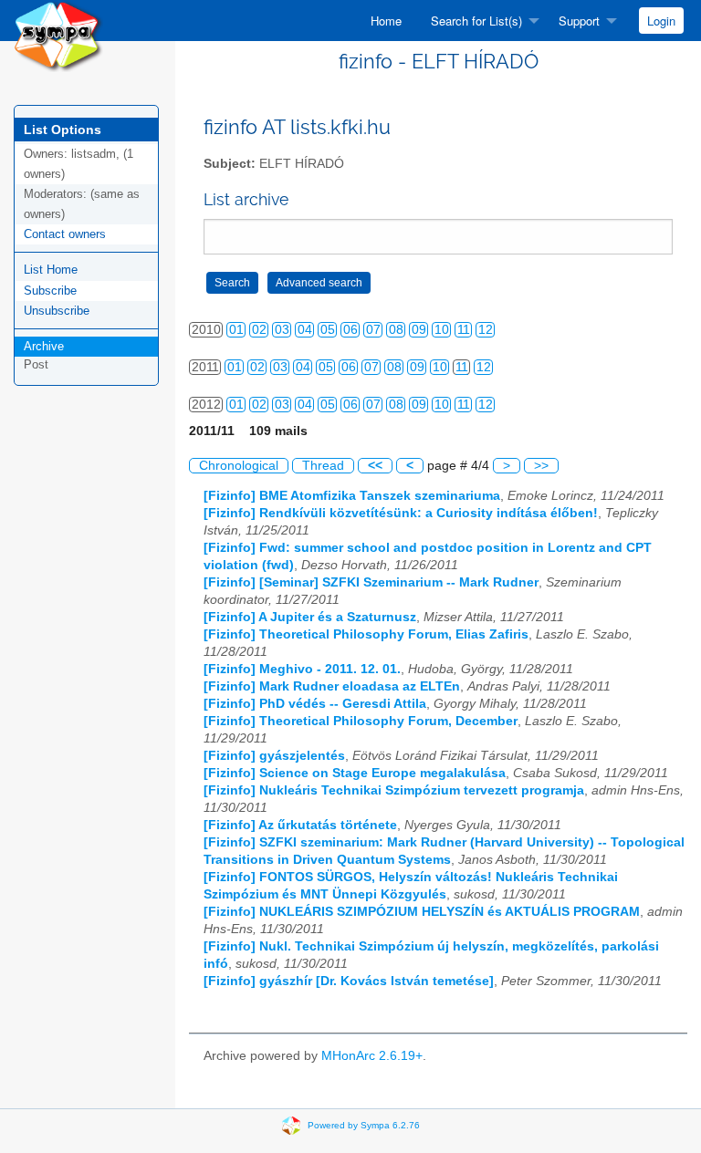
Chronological (238, 466)
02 (259, 330)
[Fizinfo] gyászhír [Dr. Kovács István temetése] (349, 981)
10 (441, 330)
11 (463, 330)
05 (327, 330)
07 (373, 330)
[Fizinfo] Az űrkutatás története (300, 825)
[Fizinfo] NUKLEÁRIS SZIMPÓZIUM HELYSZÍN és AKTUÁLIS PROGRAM (422, 912)
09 (419, 330)
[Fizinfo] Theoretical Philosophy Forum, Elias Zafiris (366, 634)
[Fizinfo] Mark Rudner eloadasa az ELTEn (332, 686)
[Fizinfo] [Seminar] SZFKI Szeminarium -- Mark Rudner (371, 582)
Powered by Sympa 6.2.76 (364, 1124)
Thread (323, 466)
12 (485, 330)
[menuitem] (386, 20)
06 (350, 330)
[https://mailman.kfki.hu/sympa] (58, 35)
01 (236, 330)
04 (305, 330)
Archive (44, 346)
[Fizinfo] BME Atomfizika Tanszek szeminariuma (352, 496)
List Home (51, 269)
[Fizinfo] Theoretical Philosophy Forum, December (361, 721)
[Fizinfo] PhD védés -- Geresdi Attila (315, 704)
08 (396, 330)
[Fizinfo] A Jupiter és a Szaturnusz (310, 617)
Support (579, 20)
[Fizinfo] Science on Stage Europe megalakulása (355, 773)
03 (282, 330)
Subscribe (50, 290)
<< (375, 466)
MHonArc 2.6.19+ (372, 1056)
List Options (62, 129)
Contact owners (65, 234)
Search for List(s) (476, 20)
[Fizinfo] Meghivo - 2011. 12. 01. (302, 669)
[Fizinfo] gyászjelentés (274, 756)
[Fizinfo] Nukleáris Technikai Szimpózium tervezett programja (394, 790)
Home (386, 20)
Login (661, 20)
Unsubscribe (56, 310)
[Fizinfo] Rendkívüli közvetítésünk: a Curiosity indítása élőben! (401, 513)
